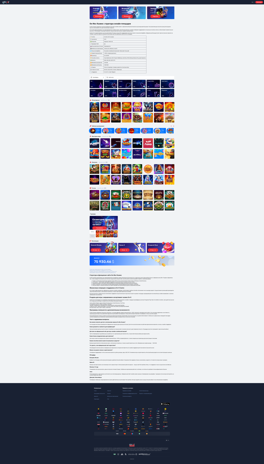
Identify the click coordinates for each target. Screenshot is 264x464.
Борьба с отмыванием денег (145, 393)
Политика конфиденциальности (130, 393)
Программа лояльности (99, 393)
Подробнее (155, 16)
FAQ (108, 399)
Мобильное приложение (112, 396)
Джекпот (96, 396)
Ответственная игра (143, 390)
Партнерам (96, 399)
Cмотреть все (106, 136)
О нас (95, 390)
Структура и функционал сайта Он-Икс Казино (100, 269)
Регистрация (259, 2)
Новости (109, 390)
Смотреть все (105, 100)
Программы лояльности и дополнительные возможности (103, 272)
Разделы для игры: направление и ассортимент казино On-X (103, 271)
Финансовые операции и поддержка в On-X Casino (101, 270)
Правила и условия (127, 390)
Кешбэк (109, 393)
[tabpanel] (103, 12)
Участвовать (99, 228)
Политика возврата (127, 396)
